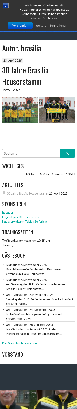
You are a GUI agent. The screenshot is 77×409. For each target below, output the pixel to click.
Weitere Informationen (51, 25)
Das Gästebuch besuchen (19, 343)
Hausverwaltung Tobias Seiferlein (24, 221)
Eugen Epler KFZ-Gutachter (21, 217)
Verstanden (20, 25)
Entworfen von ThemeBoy (18, 396)
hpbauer (7, 212)
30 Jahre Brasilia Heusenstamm (25, 75)
